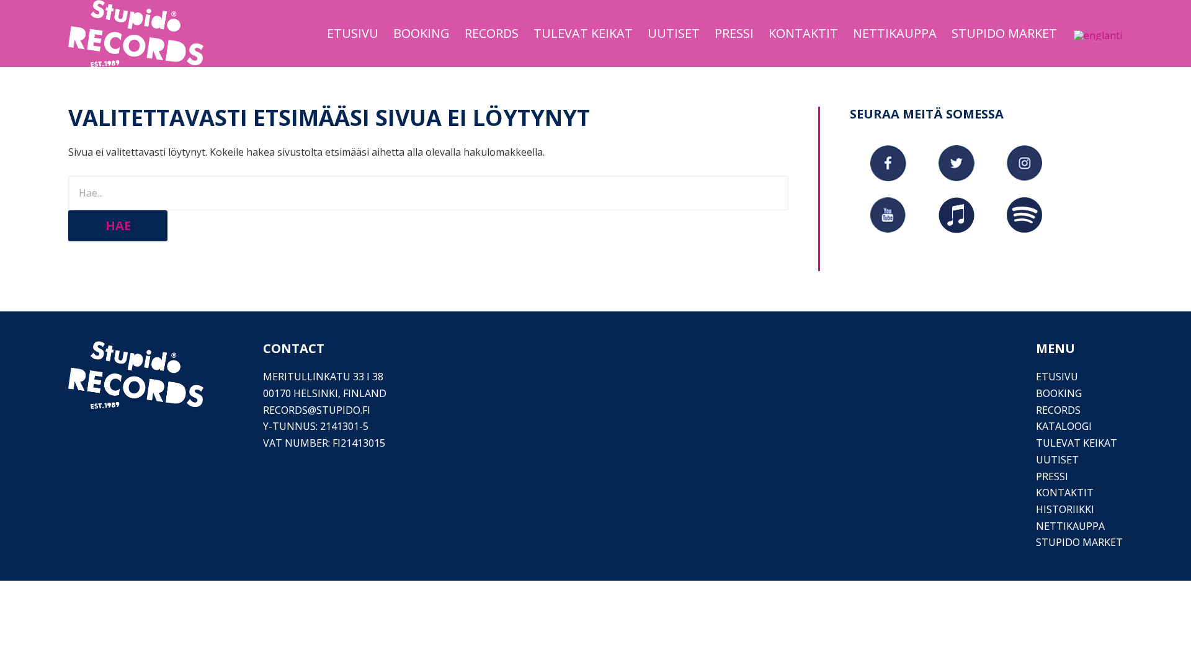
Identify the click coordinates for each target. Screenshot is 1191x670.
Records (1058, 410)
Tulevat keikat (1076, 443)
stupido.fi (343, 410)
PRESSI (1052, 476)
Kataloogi (1064, 426)
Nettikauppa (1070, 526)
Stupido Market (1079, 542)
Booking (1059, 393)
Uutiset (1057, 460)
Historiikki (1065, 509)
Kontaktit (1065, 492)
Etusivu (1057, 376)
